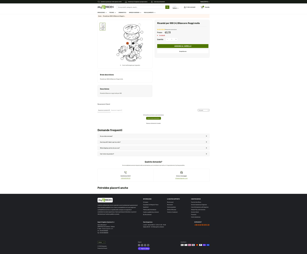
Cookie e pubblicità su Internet (151, 212)
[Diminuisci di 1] (167, 39)
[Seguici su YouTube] (148, 245)
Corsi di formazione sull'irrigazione (200, 207)
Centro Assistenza (195, 217)
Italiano (100, 242)
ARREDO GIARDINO (134, 12)
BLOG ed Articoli (147, 214)
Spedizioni (146, 207)
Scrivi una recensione (154, 118)
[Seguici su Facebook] (139, 245)
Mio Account (170, 202)
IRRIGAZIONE (101, 12)
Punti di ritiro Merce (196, 202)
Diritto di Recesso (171, 209)
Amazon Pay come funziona (198, 209)
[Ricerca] (167, 7)
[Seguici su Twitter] (142, 245)
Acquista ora (182, 51)
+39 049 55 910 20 (125, 178)
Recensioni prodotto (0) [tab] (104, 110)
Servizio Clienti (195, 212)
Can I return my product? (107, 154)
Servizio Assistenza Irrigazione (199, 204)
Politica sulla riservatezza (149, 209)
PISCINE (111, 12)
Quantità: (160, 39)
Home (99, 16)
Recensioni (170, 204)
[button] (161, 29)
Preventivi (193, 214)
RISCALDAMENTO (149, 12)
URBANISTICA (122, 12)
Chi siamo (145, 202)
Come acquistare (171, 207)
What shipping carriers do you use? (110, 148)
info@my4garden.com (181, 178)
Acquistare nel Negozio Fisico (150, 204)
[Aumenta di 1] (176, 39)
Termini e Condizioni (172, 212)
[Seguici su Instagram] (145, 245)
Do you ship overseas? (106, 136)
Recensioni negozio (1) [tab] (116, 110)
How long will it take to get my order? (110, 142)
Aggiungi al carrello (182, 46)
